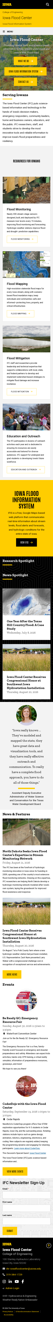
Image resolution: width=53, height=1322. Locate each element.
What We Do (23, 60)
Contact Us (23, 81)
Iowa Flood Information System (17, 24)
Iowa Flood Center (17, 18)
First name (7, 1202)
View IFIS (24, 542)
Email (5, 1189)
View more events (15, 1171)
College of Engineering (13, 12)
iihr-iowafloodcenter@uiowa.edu (23, 1268)
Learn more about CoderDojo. (27, 1148)
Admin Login (12, 1288)
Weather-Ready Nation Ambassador (20, 1300)
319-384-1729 (14, 1274)
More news (12, 974)
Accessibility (8, 1315)
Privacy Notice (8, 1312)
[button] (47, 4)
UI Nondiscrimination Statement (27, 1312)
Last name (7, 1215)
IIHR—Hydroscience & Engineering (19, 1296)
